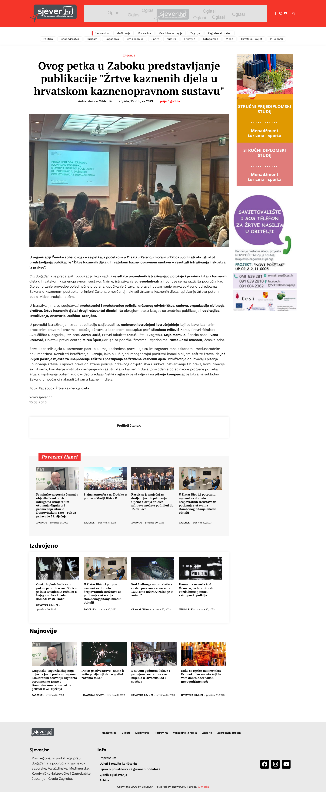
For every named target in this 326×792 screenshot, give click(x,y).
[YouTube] (285, 13)
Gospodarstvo (70, 38)
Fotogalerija (210, 38)
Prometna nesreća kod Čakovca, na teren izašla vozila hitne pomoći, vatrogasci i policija (196, 590)
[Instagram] (280, 13)
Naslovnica (102, 33)
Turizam (92, 38)
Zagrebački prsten (219, 33)
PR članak (276, 38)
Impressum (108, 758)
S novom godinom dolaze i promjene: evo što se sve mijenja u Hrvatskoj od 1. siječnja (150, 676)
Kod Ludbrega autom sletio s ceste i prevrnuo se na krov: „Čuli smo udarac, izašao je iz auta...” (152, 590)
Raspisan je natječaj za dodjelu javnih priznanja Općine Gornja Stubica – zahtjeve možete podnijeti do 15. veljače (152, 502)
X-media (203, 786)
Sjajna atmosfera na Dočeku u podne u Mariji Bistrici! (105, 496)
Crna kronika (135, 38)
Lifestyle (189, 38)
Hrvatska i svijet (251, 38)
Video (229, 38)
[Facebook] (276, 13)
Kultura (171, 38)
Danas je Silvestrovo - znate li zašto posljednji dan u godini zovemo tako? (103, 674)
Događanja (112, 38)
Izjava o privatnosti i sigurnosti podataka (130, 769)
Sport (155, 38)
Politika (48, 38)
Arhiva (104, 780)
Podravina (144, 33)
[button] (294, 14)
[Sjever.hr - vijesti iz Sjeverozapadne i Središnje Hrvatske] (53, 14)
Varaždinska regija (170, 33)
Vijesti (126, 732)
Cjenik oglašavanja (113, 775)
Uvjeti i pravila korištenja (118, 763)
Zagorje (195, 33)
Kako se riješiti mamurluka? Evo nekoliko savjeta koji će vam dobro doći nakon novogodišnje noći (201, 676)
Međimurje (123, 33)
